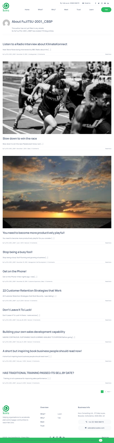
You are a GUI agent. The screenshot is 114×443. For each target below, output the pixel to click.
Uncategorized (32, 54)
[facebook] (95, 3)
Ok (100, 440)
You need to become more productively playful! (34, 233)
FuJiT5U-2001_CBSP (9, 54)
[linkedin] (108, 3)
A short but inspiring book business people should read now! (42, 351)
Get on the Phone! (14, 271)
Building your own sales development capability (34, 332)
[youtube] (105, 3)
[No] (112, 440)
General (27, 243)
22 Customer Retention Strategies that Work (32, 290)
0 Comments (41, 54)
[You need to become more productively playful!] (57, 192)
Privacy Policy (25, 437)
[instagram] (102, 3)
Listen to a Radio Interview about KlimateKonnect (35, 44)
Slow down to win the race (20, 138)
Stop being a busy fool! (18, 252)
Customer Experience (34, 281)
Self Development (41, 262)
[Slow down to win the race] (57, 98)
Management (32, 262)
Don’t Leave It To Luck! (17, 310)
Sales (29, 148)
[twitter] (98, 3)
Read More (108, 54)
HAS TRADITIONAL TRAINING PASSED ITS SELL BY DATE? (38, 373)
